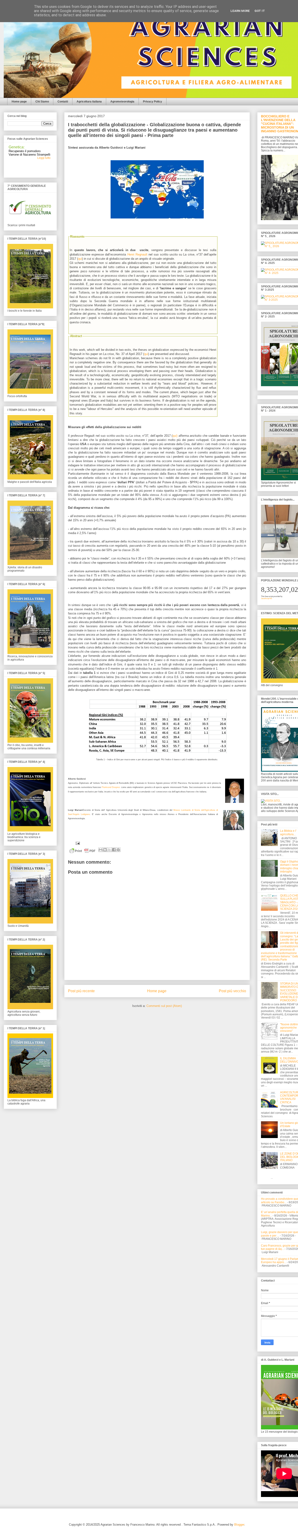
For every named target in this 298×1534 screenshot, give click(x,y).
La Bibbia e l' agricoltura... (288, 832)
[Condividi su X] (109, 849)
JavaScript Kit (266, 598)
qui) (175, 435)
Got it (259, 11)
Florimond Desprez (111, 787)
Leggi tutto (44, 156)
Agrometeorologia (122, 101)
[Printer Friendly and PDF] (82, 851)
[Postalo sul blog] (105, 849)
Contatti (63, 101)
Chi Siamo (42, 101)
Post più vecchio (232, 991)
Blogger (239, 1524)
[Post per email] (77, 843)
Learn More (240, 11)
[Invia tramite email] (100, 849)
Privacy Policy (152, 101)
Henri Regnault (137, 254)
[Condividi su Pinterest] (118, 849)
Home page (19, 101)
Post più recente (81, 991)
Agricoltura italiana (89, 101)
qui (80, 258)
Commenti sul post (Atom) (164, 1006)
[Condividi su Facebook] (114, 849)
